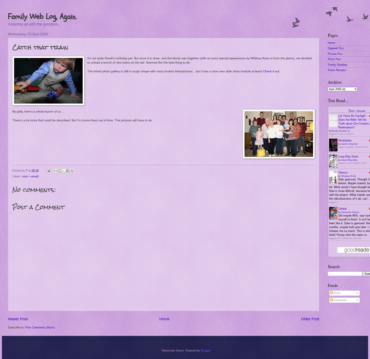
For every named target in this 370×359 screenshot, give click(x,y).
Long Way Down (348, 156)
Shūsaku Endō (348, 176)
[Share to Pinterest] (72, 171)
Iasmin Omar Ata (349, 144)
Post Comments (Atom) (40, 327)
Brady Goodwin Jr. (341, 131)
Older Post (310, 319)
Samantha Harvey (350, 212)
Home (164, 319)
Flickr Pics (334, 59)
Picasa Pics (335, 53)
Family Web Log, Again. (42, 16)
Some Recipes (337, 70)
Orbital (342, 208)
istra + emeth (30, 176)
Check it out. (271, 71)
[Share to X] (64, 171)
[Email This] (56, 171)
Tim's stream (356, 110)
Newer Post (18, 319)
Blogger (205, 350)
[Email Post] (48, 170)
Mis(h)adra (344, 140)
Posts (337, 293)
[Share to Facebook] (68, 171)
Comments (340, 300)
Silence (343, 172)
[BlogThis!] (60, 171)
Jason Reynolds (349, 160)
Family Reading (337, 64)
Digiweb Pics (336, 48)
